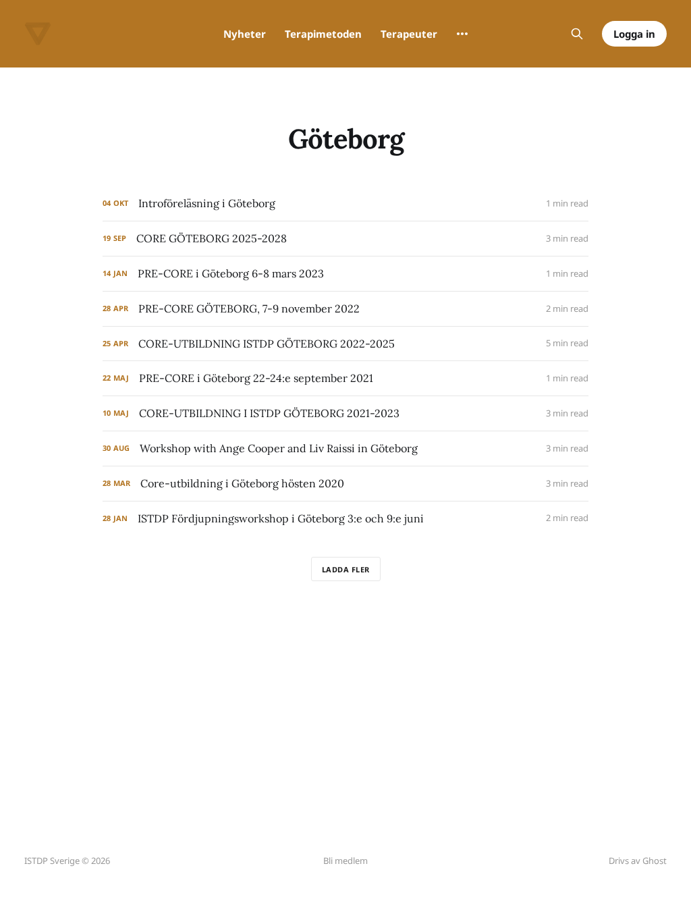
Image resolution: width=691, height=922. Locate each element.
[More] (462, 34)
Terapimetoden (323, 33)
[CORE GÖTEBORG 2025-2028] (345, 238)
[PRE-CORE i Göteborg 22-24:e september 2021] (345, 378)
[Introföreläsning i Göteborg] (345, 203)
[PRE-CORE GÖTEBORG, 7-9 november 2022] (345, 309)
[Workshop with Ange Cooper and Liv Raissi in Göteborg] (345, 448)
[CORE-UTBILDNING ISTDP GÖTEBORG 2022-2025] (345, 344)
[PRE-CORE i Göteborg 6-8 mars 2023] (345, 273)
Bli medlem (345, 861)
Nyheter (244, 33)
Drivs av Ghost (638, 861)
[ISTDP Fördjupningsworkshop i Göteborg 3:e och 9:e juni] (345, 518)
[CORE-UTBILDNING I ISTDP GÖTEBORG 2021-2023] (345, 413)
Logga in (634, 33)
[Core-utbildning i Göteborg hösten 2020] (345, 483)
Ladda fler (346, 569)
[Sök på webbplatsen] (577, 34)
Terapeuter (409, 33)
